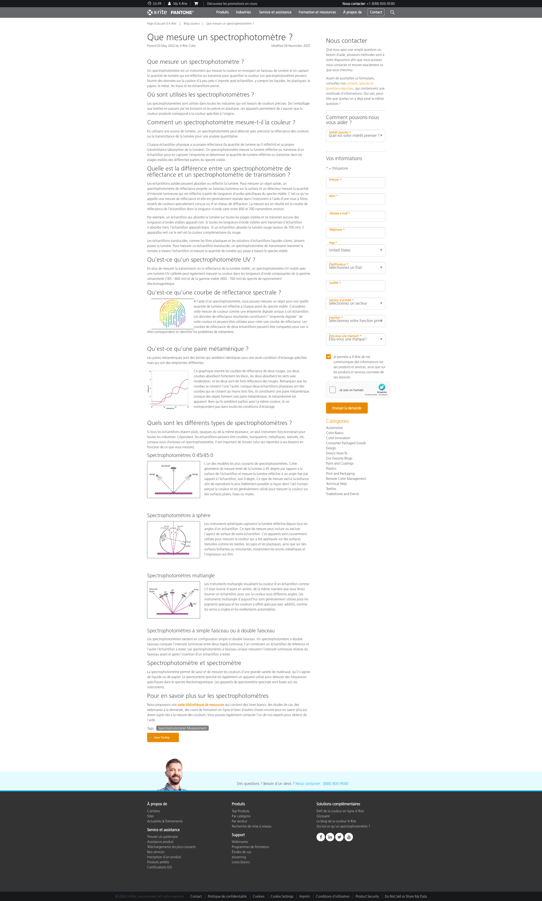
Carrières (153, 811)
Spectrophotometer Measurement (182, 728)
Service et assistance (275, 12)
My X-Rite (180, 3)
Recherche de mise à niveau (251, 826)
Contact (376, 12)
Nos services (155, 852)
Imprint (304, 896)
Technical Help (336, 484)
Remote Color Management (346, 478)
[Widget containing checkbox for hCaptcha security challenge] (358, 390)
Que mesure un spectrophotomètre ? (230, 23)
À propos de (352, 12)
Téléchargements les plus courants (171, 847)
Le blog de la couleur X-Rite (336, 821)
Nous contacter (308, 783)
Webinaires (240, 842)
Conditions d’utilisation (333, 896)
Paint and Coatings (339, 463)
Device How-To (336, 453)
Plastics (331, 468)
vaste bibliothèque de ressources (201, 704)
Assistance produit (160, 842)
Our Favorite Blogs (339, 458)
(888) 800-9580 (335, 783)
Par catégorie (241, 816)
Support (238, 835)
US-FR (157, 3)
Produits (222, 12)
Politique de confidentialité (227, 896)
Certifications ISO (159, 867)
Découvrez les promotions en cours (232, 3)
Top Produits (240, 811)
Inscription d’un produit (164, 857)
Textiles (331, 489)
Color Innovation (338, 438)
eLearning (239, 857)
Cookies (258, 896)
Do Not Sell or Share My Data (406, 896)
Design (331, 448)
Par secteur (239, 821)
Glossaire (323, 816)
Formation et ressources (317, 12)
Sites (150, 816)
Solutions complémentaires (338, 804)
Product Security (367, 896)
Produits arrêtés (158, 862)
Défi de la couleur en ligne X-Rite (340, 811)
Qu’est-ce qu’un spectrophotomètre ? (343, 826)
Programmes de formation (250, 847)
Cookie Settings (282, 896)
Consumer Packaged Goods (346, 443)
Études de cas (241, 852)
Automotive (334, 428)
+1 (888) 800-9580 (381, 3)
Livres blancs (241, 862)
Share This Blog (159, 737)
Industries (243, 12)
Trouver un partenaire (162, 836)
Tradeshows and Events (342, 494)
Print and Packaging (340, 473)
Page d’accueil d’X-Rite (162, 23)
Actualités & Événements (165, 821)
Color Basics (334, 433)
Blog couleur (192, 23)
